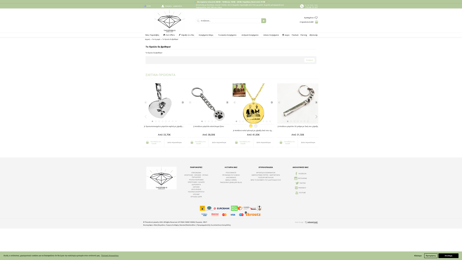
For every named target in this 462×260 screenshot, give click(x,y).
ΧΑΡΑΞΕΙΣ (196, 187)
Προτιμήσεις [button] (431, 256)
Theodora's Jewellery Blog (231, 182)
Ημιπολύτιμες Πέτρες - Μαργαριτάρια (266, 175)
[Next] (182, 102)
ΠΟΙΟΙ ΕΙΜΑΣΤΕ (231, 173)
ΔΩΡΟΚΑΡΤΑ (196, 184)
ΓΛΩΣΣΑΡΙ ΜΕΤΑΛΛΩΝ (265, 177)
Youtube (302, 193)
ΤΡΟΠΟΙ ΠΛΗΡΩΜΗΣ (196, 180)
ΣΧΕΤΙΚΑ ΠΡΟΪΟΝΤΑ (159, 75)
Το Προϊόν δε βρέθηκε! (170, 39)
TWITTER (302, 183)
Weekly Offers (231, 180)
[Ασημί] (255, 127)
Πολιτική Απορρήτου (196, 192)
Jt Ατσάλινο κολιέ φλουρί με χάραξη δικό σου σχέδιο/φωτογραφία (253, 130)
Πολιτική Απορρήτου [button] (110, 256)
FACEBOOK (302, 173)
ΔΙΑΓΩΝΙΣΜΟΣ (231, 177)
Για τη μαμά (156, 39)
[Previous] (145, 102)
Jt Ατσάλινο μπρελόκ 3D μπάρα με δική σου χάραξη (298, 126)
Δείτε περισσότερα (174, 142)
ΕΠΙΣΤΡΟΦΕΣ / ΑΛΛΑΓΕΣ (196, 182)
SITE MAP (196, 194)
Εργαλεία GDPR (196, 197)
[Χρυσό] (250, 127)
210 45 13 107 (311, 7)
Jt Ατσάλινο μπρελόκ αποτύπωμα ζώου (208, 126)
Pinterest (302, 188)
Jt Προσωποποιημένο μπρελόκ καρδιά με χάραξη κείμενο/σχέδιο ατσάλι (164, 126)
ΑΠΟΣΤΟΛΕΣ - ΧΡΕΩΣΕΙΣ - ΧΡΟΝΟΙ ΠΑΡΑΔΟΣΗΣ (196, 176)
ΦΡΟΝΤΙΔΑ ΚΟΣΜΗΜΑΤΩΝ (265, 173)
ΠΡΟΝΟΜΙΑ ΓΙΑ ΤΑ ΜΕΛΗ (231, 175)
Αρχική (147, 39)
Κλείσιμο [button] (418, 256)
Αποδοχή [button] (448, 256)
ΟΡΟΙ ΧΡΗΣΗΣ (196, 189)
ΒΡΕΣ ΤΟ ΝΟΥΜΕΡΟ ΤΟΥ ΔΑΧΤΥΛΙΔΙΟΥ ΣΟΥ (266, 180)
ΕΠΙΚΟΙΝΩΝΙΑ (196, 173)
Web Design (299, 222)
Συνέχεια (309, 60)
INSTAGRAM (302, 178)
